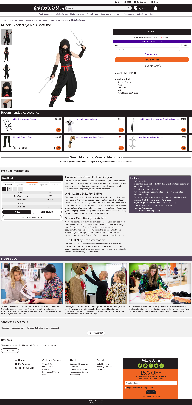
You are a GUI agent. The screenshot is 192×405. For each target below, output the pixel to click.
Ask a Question (96, 333)
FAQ (44, 375)
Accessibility (75, 375)
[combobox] (96, 8)
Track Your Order (26, 367)
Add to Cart (152, 59)
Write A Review (10, 350)
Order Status (47, 367)
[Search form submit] (129, 8)
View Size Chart (151, 54)
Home (21, 360)
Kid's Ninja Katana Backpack (86, 119)
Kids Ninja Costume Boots (22, 137)
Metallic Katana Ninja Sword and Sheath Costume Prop (159, 119)
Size (116, 45)
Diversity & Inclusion (78, 369)
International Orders (50, 372)
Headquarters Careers (79, 372)
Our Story (74, 367)
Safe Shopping (103, 364)
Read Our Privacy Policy (150, 397)
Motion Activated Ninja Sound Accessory (90, 137)
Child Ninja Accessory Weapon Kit (25, 119)
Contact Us (141, 2)
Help (156, 2)
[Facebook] (140, 365)
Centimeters (47, 212)
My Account (24, 364)
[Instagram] (151, 365)
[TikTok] (161, 365)
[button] (142, 8)
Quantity (184, 45)
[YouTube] (156, 365)
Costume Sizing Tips (32, 217)
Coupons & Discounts (79, 364)
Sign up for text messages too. (140, 388)
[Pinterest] (145, 365)
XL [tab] (20, 189)
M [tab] (9, 189)
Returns (45, 369)
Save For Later (152, 66)
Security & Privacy (104, 367)
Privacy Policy (103, 369)
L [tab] (14, 189)
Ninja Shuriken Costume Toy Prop (151, 137)
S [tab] (4, 189)
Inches (16, 212)
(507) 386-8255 (124, 2)
